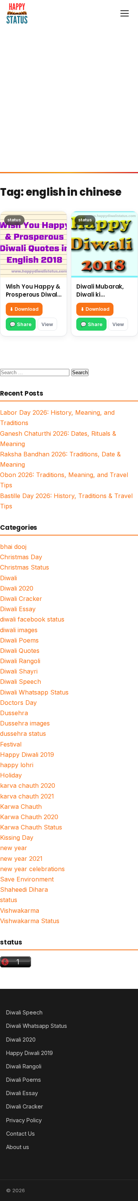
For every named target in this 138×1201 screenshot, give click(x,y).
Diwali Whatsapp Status (34, 692)
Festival (10, 744)
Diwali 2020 (16, 588)
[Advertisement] (69, 99)
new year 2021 (21, 858)
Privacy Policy (24, 1120)
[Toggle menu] (124, 13)
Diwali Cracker (21, 598)
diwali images (19, 630)
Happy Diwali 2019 (27, 754)
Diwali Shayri (19, 671)
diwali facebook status (32, 619)
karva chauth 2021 (27, 796)
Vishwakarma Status (29, 921)
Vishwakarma (19, 910)
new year (13, 848)
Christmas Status (24, 567)
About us (17, 1147)
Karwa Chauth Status (31, 827)
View (47, 324)
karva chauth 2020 (27, 785)
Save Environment (27, 879)
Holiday (11, 775)
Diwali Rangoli (20, 661)
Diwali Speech (20, 681)
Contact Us (20, 1133)
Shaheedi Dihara (24, 889)
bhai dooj (13, 546)
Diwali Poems (19, 640)
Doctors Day (18, 702)
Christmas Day (21, 557)
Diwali (8, 578)
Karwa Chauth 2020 (29, 817)
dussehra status (23, 733)
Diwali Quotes (19, 650)
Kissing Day (16, 837)
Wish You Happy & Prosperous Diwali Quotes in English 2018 (33, 298)
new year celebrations (32, 869)
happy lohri (16, 765)
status (8, 900)
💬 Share (20, 324)
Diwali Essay (18, 609)
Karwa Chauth (21, 806)
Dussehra (14, 713)
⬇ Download (24, 309)
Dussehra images (25, 723)
